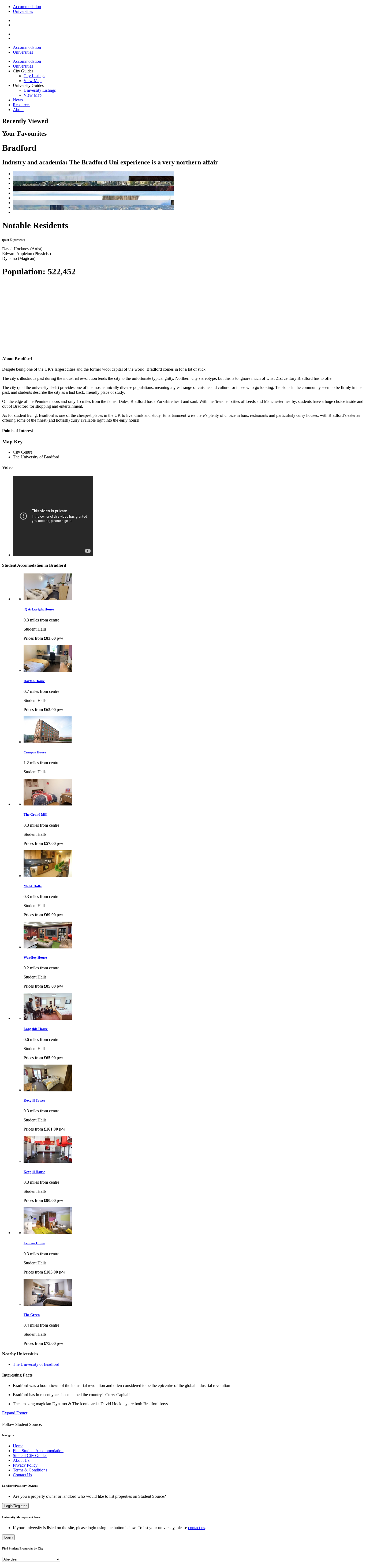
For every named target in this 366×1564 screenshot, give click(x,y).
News (18, 100)
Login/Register (15, 1506)
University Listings (40, 90)
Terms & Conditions (30, 1470)
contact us (196, 1527)
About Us (21, 1460)
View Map (33, 80)
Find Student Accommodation (38, 1450)
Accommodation (27, 6)
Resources (21, 104)
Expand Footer (14, 1413)
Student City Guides (30, 1455)
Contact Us (22, 1475)
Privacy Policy (25, 1465)
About (18, 109)
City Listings (34, 75)
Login (8, 1537)
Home (18, 1446)
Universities (23, 11)
